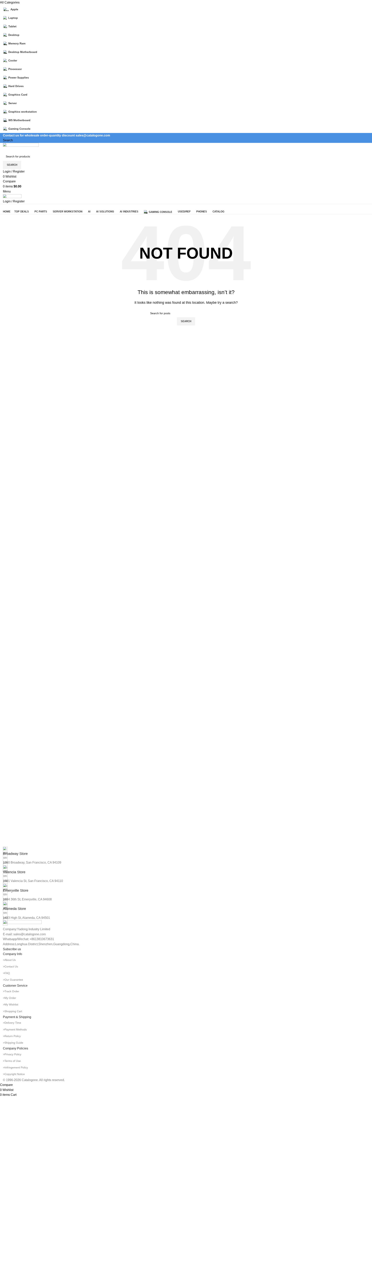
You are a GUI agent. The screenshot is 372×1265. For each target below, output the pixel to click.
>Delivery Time (12, 1022)
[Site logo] (21, 147)
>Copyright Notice (14, 1074)
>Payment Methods (15, 1029)
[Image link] (22, 923)
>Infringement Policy (15, 1067)
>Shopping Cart (12, 1011)
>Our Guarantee (13, 979)
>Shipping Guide (13, 1042)
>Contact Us (10, 966)
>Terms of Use (12, 1060)
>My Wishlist (10, 1004)
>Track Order (11, 991)
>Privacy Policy (12, 1054)
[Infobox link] (186, 851)
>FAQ (6, 973)
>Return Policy (12, 1036)
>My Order (9, 997)
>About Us (9, 959)
